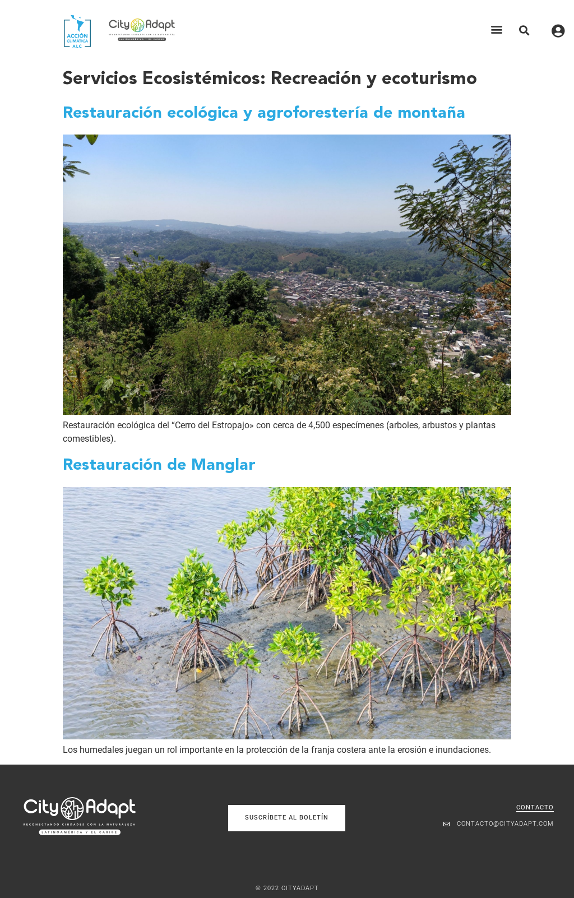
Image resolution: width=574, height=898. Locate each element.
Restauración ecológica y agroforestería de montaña (264, 113)
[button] (497, 29)
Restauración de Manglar (159, 465)
